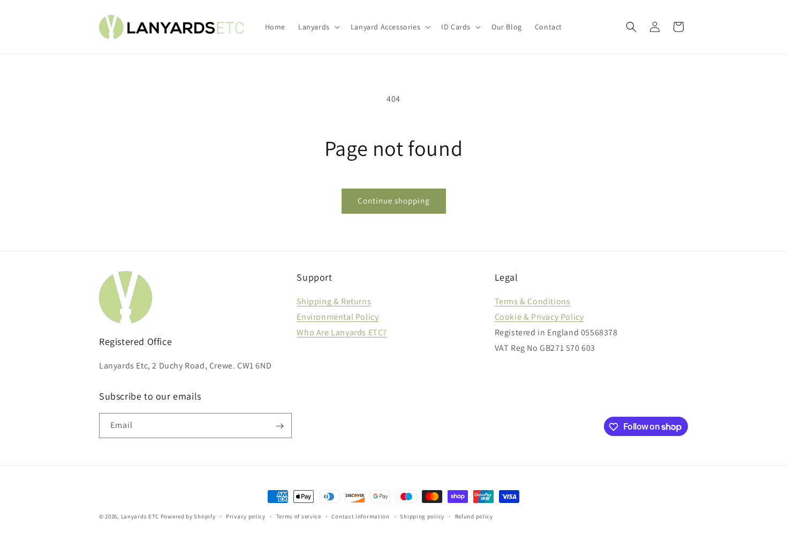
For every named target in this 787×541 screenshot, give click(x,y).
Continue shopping (394, 201)
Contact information (360, 516)
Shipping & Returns (334, 301)
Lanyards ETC (140, 516)
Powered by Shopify (188, 516)
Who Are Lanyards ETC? (342, 332)
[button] (318, 27)
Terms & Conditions (533, 301)
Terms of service (298, 516)
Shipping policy (422, 516)
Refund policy (474, 516)
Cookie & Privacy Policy (539, 316)
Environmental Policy (338, 316)
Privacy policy (246, 516)
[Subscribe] (279, 426)
